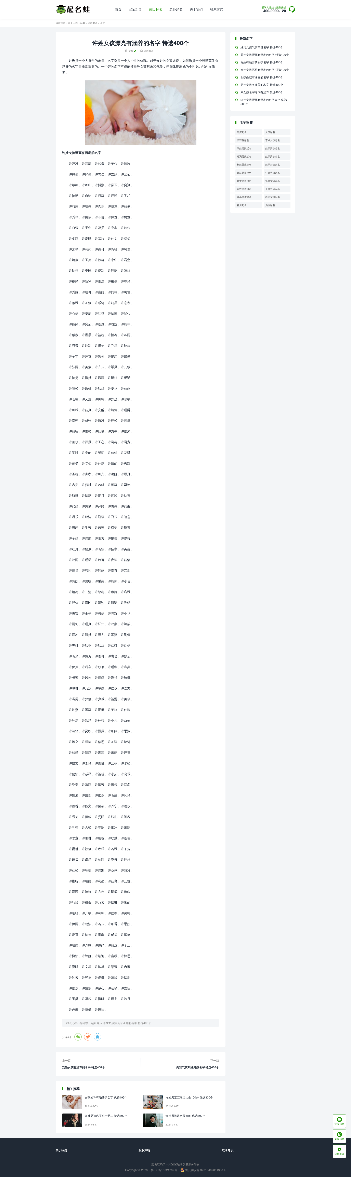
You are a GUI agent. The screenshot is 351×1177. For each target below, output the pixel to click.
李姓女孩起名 (272, 140)
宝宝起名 (135, 9)
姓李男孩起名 (272, 148)
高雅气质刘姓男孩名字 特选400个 (197, 1067)
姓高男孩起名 (244, 197)
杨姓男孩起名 (244, 164)
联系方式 (216, 9)
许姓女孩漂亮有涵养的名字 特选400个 (127, 1023)
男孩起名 (242, 132)
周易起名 (339, 1136)
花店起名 (242, 205)
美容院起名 (243, 140)
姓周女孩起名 (272, 197)
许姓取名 (93, 23)
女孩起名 (270, 132)
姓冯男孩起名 (244, 156)
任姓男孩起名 (272, 172)
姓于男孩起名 (272, 156)
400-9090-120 (274, 9)
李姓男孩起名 (244, 148)
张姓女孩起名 (272, 180)
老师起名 (175, 9)
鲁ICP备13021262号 (164, 1170)
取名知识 (227, 1150)
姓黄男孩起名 (244, 180)
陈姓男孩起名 (244, 188)
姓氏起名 (155, 9)
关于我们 (196, 9)
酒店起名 (270, 205)
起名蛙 (95, 1023)
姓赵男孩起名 (244, 172)
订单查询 (339, 1151)
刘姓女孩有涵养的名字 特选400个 (83, 1067)
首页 (118, 9)
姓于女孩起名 (272, 164)
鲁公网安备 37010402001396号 (205, 1170)
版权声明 (144, 1150)
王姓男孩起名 (272, 188)
